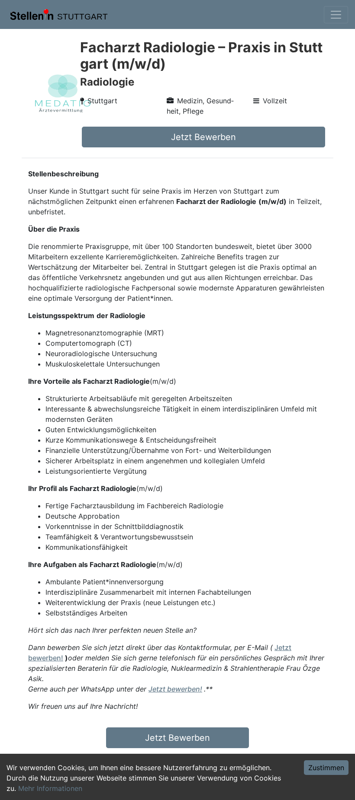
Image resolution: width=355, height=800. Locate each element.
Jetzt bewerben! (175, 689)
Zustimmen (326, 767)
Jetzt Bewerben (203, 137)
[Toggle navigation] (336, 14)
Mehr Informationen (50, 788)
